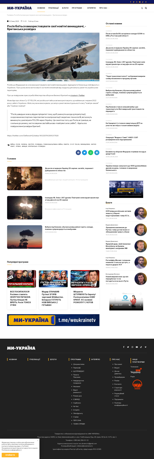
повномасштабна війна (53, 144)
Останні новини (114, 23)
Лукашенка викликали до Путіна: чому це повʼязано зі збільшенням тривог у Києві (117, 230)
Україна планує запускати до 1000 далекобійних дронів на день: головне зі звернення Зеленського (126, 168)
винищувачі (85, 144)
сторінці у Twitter (77, 95)
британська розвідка (36, 146)
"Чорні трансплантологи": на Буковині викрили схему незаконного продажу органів (125, 77)
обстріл (31, 144)
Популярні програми (17, 262)
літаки (18, 146)
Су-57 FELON (74, 144)
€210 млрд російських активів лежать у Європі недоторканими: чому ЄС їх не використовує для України (118, 213)
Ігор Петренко (110, 208)
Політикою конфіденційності (12, 450)
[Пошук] (146, 8)
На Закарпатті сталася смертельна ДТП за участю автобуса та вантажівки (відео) (124, 124)
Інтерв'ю (91, 8)
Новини (41, 8)
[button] (78, 152)
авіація (24, 146)
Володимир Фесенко (113, 274)
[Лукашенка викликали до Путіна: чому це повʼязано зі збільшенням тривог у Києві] (140, 230)
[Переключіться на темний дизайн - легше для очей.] (142, 8)
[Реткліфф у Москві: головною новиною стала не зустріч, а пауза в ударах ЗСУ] (140, 262)
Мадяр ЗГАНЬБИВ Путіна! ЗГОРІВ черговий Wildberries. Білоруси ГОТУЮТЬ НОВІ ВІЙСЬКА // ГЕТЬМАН (52, 298)
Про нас (103, 8)
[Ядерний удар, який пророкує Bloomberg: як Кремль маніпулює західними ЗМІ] (140, 246)
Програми (77, 8)
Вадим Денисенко (112, 225)
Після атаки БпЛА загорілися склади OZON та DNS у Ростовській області (125, 35)
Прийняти (10, 455)
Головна (10, 15)
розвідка (38, 144)
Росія (18, 144)
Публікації (53, 8)
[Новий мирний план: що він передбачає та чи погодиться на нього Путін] (140, 279)
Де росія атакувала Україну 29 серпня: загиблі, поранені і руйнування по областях (69, 169)
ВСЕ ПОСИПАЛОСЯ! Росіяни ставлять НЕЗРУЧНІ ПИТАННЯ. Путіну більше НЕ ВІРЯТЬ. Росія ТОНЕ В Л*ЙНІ (20, 298)
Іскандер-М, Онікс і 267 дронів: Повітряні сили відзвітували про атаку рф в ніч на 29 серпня (72, 199)
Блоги (65, 8)
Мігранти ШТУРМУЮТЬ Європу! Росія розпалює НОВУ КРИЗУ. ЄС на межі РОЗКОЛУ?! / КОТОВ (85, 297)
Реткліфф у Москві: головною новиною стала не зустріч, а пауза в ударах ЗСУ (118, 262)
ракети (66, 144)
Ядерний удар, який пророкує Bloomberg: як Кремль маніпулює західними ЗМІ (118, 246)
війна (12, 144)
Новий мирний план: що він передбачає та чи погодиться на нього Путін (117, 279)
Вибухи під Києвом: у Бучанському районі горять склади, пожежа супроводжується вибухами (69, 228)
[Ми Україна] (19, 8)
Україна (24, 144)
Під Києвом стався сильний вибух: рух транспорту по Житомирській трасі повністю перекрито (125, 109)
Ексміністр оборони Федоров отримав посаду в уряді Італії (126, 153)
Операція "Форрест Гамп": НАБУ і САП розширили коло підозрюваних (122, 138)
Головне (109, 45)
